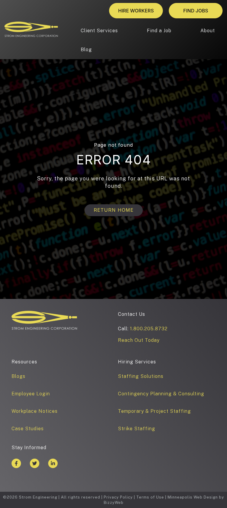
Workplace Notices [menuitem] (35, 411)
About (207, 30)
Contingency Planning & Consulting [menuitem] (161, 394)
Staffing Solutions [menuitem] (140, 376)
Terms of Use (150, 497)
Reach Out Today (139, 340)
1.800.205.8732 (149, 328)
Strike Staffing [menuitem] (136, 428)
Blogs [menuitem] (18, 376)
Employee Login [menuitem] (31, 394)
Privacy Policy (118, 497)
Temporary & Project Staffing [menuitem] (154, 411)
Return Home (114, 210)
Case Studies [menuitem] (28, 428)
